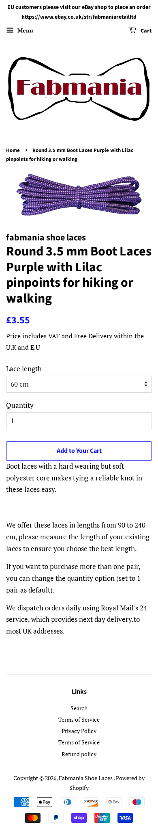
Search (79, 708)
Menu (24, 30)
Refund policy (79, 754)
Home (13, 150)
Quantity (20, 405)
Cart (145, 31)
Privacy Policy (79, 731)
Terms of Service (79, 719)
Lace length (24, 368)
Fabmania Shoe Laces (86, 778)
